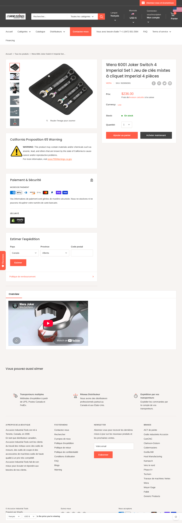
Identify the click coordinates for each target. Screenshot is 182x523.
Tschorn (147, 474)
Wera (109, 83)
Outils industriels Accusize (156, 434)
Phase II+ (148, 469)
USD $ (27, 516)
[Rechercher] (101, 16)
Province (45, 246)
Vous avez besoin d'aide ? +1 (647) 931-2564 (117, 31)
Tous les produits (22, 54)
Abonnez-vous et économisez (160, 3)
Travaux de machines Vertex (157, 478)
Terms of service (160, 31)
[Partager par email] (170, 83)
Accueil (9, 31)
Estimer (18, 262)
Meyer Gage (149, 487)
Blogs (57, 465)
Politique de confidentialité (66, 452)
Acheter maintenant (156, 135)
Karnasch (148, 461)
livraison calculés (136, 97)
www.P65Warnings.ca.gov (60, 159)
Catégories (22, 31)
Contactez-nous (81, 31)
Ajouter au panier (122, 135)
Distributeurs (56, 31)
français (12, 516)
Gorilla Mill (148, 452)
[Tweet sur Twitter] (165, 83)
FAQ (145, 31)
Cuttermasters (150, 447)
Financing (10, 40)
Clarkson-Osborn (152, 443)
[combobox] (49, 16)
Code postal (77, 246)
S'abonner (103, 454)
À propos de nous (62, 439)
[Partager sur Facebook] (154, 83)
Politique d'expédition (64, 443)
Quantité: (110, 124)
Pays (12, 246)
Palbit (146, 492)
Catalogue (40, 31)
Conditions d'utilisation (64, 456)
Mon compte (153, 17)
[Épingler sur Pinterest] (159, 83)
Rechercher (59, 434)
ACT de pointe (150, 430)
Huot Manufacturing (153, 456)
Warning (58, 469)
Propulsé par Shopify (14, 512)
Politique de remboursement (22, 276)
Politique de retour (62, 447)
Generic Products (152, 496)
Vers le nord (149, 465)
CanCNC (148, 439)
